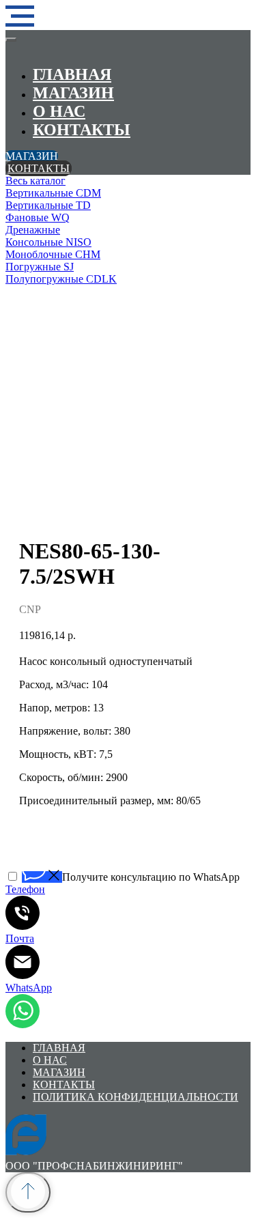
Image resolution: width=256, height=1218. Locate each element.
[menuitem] (128, 181)
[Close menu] (10, 40)
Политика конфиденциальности (135, 1097)
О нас (59, 111)
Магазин (73, 93)
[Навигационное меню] (19, 16)
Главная (72, 74)
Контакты (81, 130)
